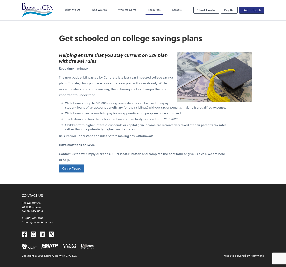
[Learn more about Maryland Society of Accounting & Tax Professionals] (49, 246)
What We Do (72, 10)
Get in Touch (71, 168)
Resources (154, 10)
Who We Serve (127, 10)
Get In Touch (251, 10)
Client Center (206, 10)
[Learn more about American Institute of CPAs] (29, 246)
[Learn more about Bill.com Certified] (87, 246)
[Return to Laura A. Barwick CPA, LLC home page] (37, 10)
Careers (177, 10)
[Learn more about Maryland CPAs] (69, 246)
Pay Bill (229, 10)
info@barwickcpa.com (39, 222)
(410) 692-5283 (34, 218)
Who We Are (99, 10)
